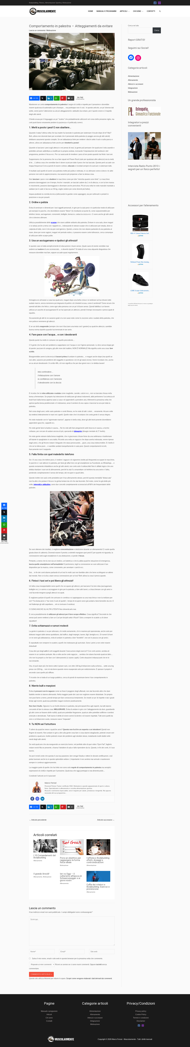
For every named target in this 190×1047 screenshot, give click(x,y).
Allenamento (37, 860)
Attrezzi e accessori (135, 84)
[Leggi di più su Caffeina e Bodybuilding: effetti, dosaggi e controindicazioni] (98, 847)
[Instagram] (159, 2)
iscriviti (99, 964)
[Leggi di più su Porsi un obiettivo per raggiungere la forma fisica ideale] (72, 847)
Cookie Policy (140, 1014)
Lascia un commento (37, 30)
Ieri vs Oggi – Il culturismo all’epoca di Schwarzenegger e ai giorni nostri (71, 877)
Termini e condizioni (141, 1018)
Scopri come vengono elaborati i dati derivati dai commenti (89, 978)
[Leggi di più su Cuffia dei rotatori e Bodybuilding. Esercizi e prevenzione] (98, 876)
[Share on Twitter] (43, 98)
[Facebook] (155, 2)
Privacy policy (140, 1011)
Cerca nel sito (133, 26)
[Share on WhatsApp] (57, 98)
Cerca (156, 30)
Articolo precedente (38, 820)
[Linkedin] (42, 799)
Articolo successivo (105, 820)
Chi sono (137, 11)
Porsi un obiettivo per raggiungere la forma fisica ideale (70, 860)
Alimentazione (91, 865)
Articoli (123, 11)
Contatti (151, 11)
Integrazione (133, 88)
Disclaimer (141, 1021)
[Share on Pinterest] (63, 98)
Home (90, 11)
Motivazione (51, 30)
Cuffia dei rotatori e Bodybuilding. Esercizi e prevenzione (98, 886)
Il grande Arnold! (41, 873)
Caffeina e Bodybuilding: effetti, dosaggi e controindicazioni (98, 860)
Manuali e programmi (106, 11)
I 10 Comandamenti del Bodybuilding (44, 856)
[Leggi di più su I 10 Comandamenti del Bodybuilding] (45, 846)
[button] (160, 11)
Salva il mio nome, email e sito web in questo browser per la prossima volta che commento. (67, 958)
